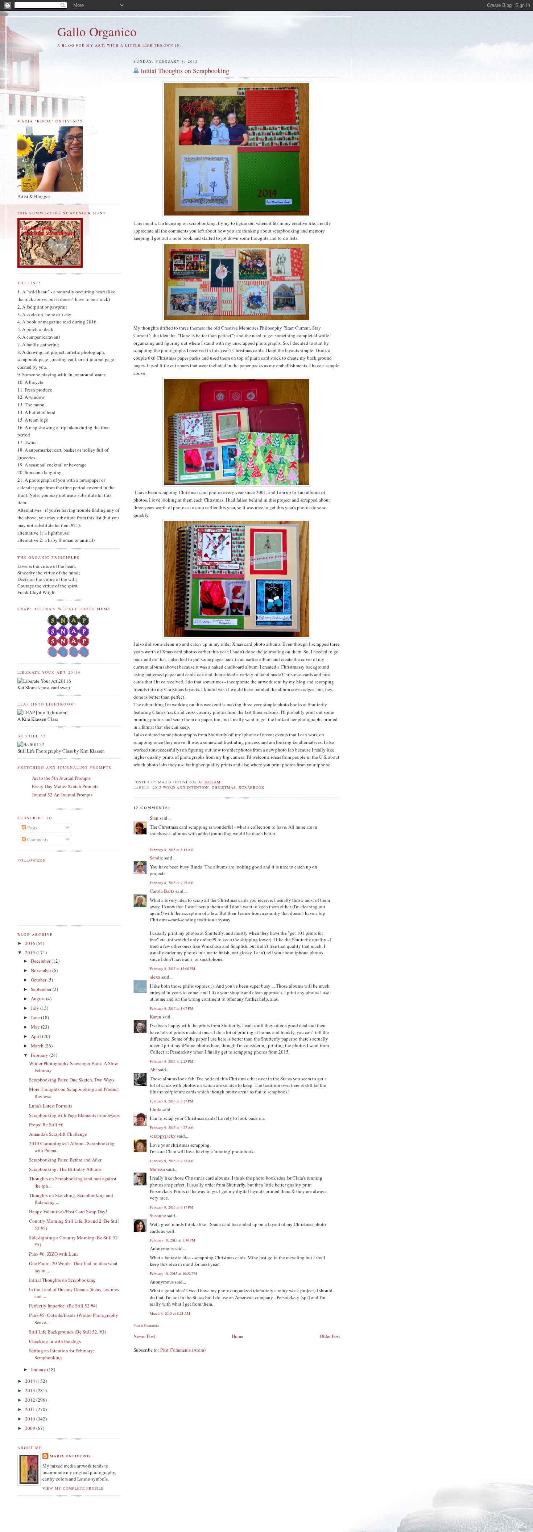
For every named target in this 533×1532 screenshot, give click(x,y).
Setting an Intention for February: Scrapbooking (61, 1354)
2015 (30, 952)
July (35, 1008)
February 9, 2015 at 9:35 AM (172, 1160)
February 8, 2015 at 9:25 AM (172, 882)
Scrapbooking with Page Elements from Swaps (74, 1115)
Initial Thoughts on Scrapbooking (185, 70)
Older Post (330, 1336)
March (38, 1045)
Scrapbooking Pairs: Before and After (65, 1159)
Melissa (157, 1169)
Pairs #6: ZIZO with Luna (54, 1254)
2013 (30, 1390)
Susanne (158, 1215)
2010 (30, 1418)
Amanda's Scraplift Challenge (58, 1134)
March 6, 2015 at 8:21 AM (170, 1313)
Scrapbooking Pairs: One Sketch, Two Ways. (72, 1079)
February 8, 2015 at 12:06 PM (172, 968)
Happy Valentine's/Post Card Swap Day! (68, 1211)
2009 (30, 1428)
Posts (31, 827)
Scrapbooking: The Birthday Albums (65, 1169)
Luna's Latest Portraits (50, 1105)
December (41, 961)
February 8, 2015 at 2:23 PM (171, 1061)
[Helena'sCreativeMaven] (69, 655)
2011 (30, 1409)
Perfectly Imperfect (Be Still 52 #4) (63, 1305)
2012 (30, 1400)
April (36, 1036)
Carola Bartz (162, 891)
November (41, 970)
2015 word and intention (181, 787)
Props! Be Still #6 (46, 1124)
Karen (155, 1016)
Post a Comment (146, 1325)
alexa (155, 977)
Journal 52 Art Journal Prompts (62, 794)
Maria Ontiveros (70, 1455)
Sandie (156, 857)
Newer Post (144, 1336)
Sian (154, 818)
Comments (37, 839)
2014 (30, 1381)
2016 (30, 943)
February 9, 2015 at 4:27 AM (172, 1127)
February (40, 1055)
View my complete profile (73, 1488)
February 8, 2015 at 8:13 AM (172, 849)
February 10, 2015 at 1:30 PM (172, 1240)
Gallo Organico (97, 31)
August (38, 998)
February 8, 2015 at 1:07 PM (171, 1008)
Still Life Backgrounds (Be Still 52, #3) (67, 1331)
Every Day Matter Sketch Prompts (65, 786)
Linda (155, 1109)
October (39, 979)
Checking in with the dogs (55, 1341)
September (42, 989)
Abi (153, 1069)
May (36, 1027)
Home (237, 1336)
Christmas (224, 787)
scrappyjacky (163, 1136)
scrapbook (251, 787)
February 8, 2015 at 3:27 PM (171, 1101)
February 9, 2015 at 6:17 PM (171, 1207)
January (39, 1369)
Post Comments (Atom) (183, 1350)
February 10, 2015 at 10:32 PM (173, 1273)
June (36, 1017)
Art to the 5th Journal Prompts (61, 778)
